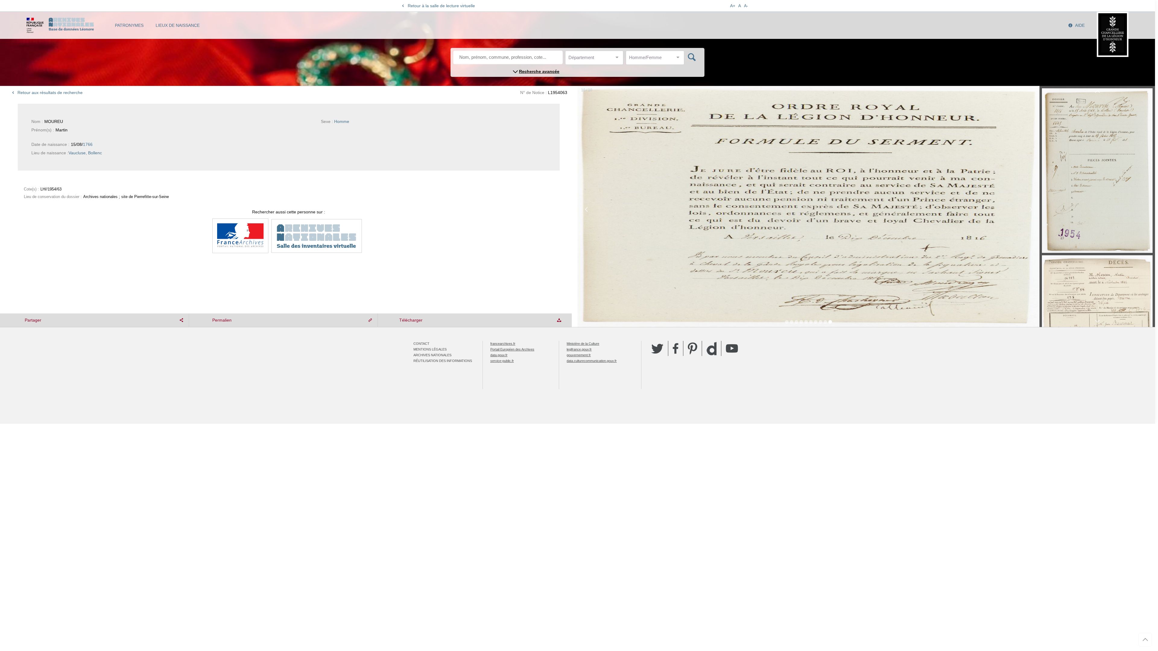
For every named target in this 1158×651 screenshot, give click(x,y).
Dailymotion (712, 348)
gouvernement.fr (579, 355)
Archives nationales (432, 355)
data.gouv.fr (499, 355)
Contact (421, 343)
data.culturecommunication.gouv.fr (592, 361)
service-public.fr (502, 361)
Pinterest (692, 348)
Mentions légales (430, 349)
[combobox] (595, 59)
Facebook (676, 348)
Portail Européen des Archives (512, 349)
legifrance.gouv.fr (579, 349)
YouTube (732, 348)
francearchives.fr (502, 343)
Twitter (657, 348)
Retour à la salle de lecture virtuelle (441, 5)
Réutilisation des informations (442, 361)
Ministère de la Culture (583, 343)
